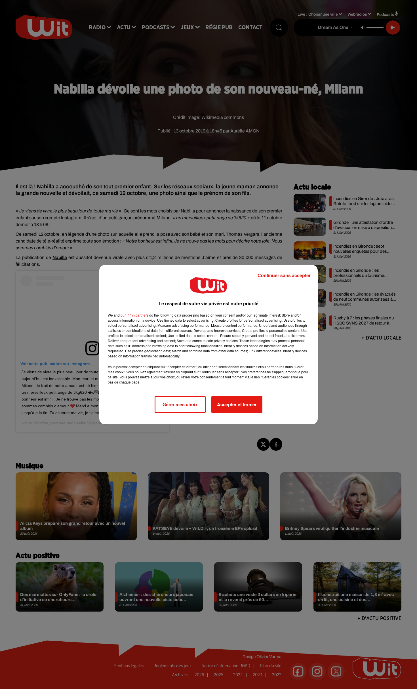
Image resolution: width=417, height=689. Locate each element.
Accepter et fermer (237, 404)
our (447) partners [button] (134, 315)
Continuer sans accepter (284, 275)
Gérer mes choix (180, 404)
